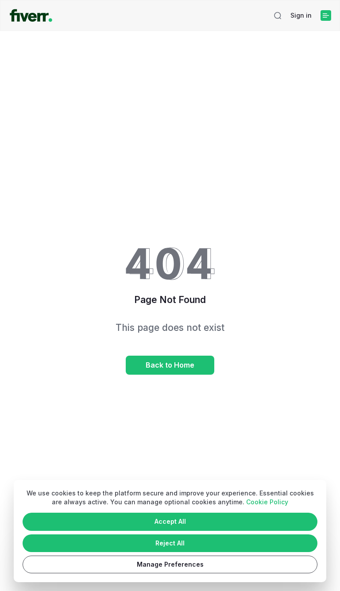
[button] (278, 15)
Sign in (301, 15)
